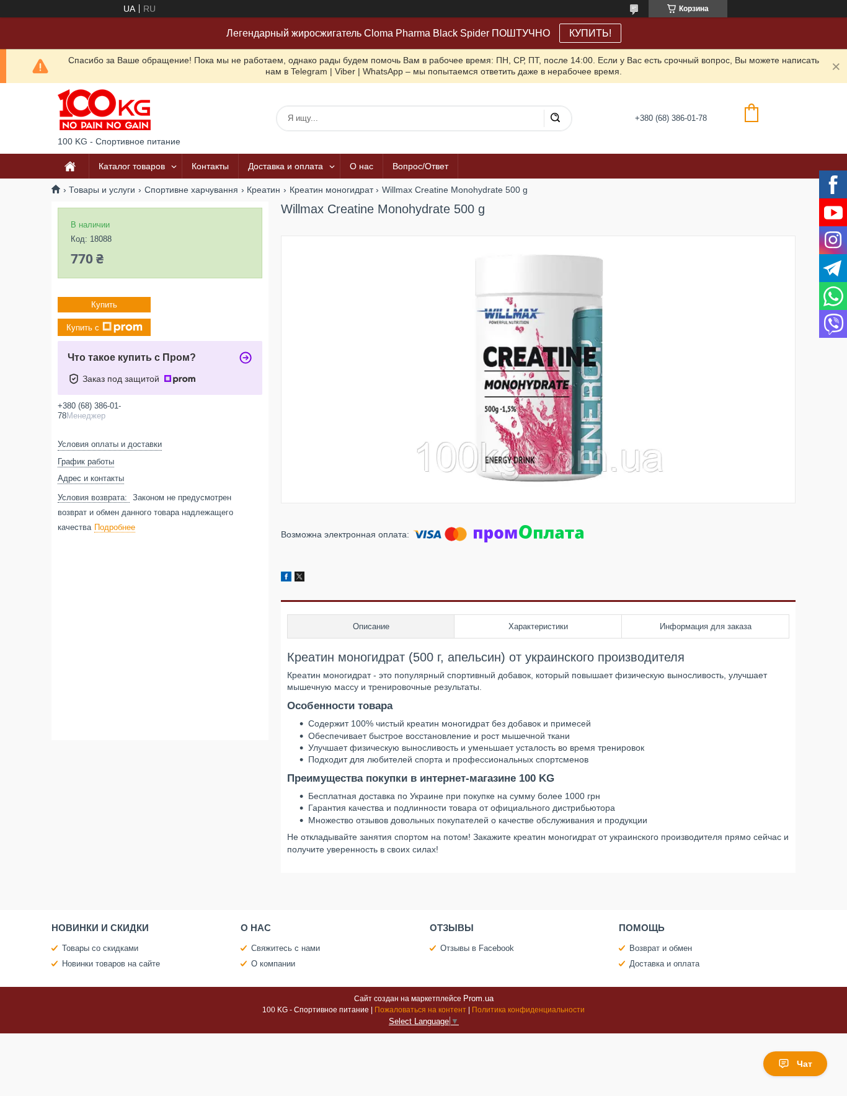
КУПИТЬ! (590, 33)
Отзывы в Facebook (477, 948)
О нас (361, 166)
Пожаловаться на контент (420, 1009)
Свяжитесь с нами (285, 948)
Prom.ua (478, 998)
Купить (104, 304)
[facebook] (286, 578)
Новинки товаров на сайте (111, 963)
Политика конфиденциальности (528, 1009)
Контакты (210, 166)
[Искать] (555, 118)
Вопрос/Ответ (420, 166)
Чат (804, 1064)
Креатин (263, 190)
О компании (273, 963)
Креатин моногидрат (331, 190)
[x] (299, 578)
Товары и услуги (102, 190)
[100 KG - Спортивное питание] (104, 109)
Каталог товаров (132, 166)
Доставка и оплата (285, 166)
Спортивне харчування (191, 190)
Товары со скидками (100, 948)
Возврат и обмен (660, 948)
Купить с (82, 327)
